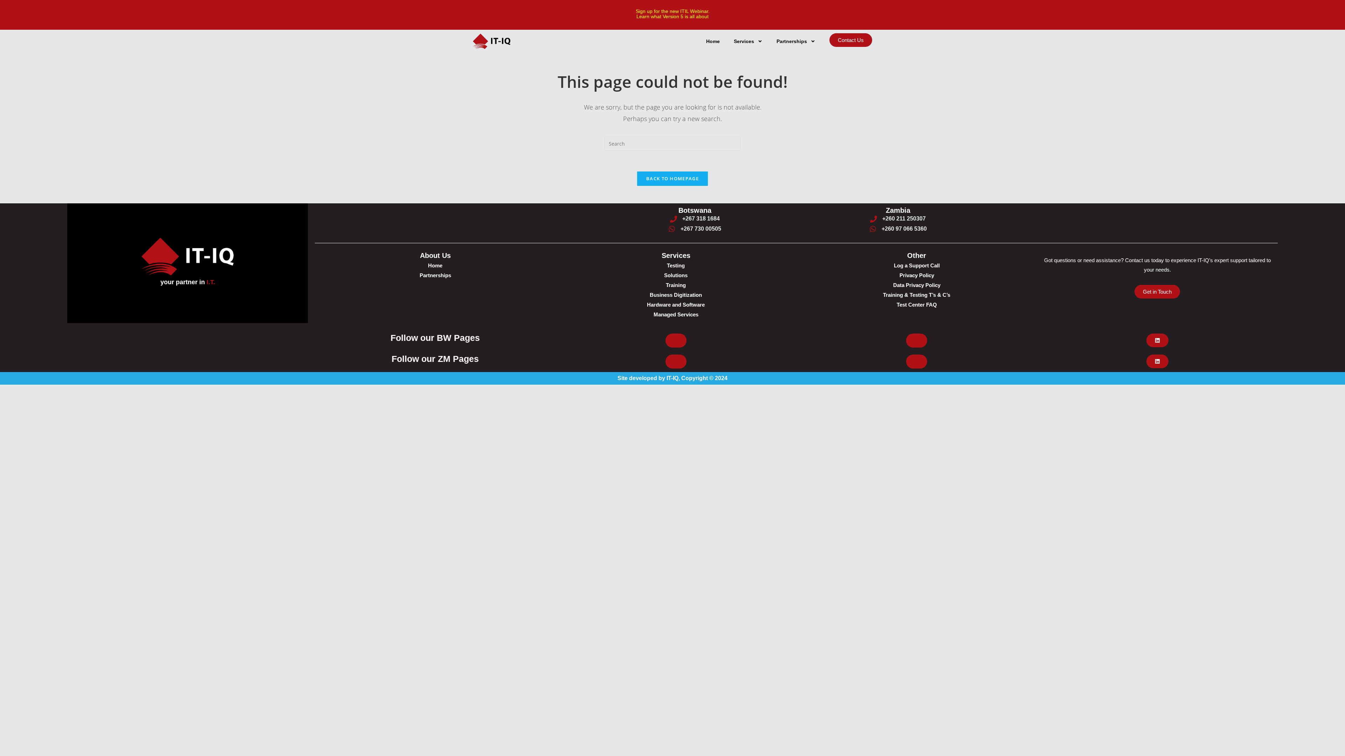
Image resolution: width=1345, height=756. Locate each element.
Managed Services (676, 314)
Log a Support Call (917, 265)
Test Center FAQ (917, 305)
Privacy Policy (916, 275)
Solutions (676, 275)
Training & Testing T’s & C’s (916, 295)
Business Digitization (676, 295)
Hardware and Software (676, 305)
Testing (676, 265)
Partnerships (792, 41)
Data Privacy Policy (916, 285)
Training (676, 285)
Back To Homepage (672, 178)
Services (744, 41)
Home (713, 41)
